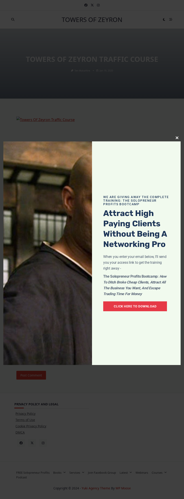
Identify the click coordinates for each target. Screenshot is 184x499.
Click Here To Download (135, 306)
